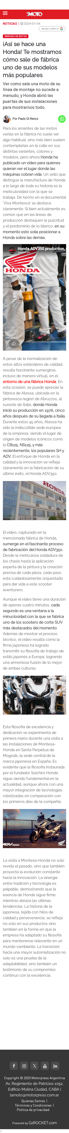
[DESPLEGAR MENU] (5, 13)
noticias (10, 23)
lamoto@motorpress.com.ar (34, 1095)
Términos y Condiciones (33, 1105)
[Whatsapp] (62, 119)
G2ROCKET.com (43, 1123)
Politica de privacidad (33, 1109)
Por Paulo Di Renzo (25, 119)
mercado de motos (16, 36)
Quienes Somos (33, 1100)
